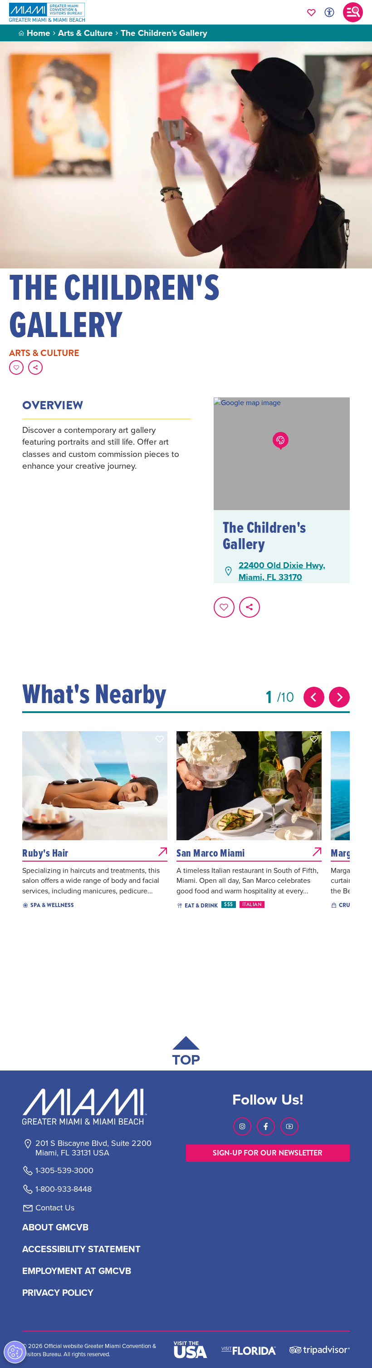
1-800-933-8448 (63, 1189)
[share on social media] (35, 367)
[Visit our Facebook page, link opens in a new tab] (266, 1126)
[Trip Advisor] (319, 1349)
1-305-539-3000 (64, 1170)
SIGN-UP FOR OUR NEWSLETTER (268, 1153)
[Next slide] (339, 697)
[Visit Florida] (248, 1350)
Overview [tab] (52, 405)
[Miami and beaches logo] (93, 1106)
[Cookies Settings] (15, 1352)
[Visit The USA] (190, 1350)
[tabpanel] (106, 448)
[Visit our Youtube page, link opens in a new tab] (289, 1126)
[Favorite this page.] (16, 367)
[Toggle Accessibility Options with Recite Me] (329, 12)
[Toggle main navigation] (353, 12)
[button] (159, 738)
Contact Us (54, 1208)
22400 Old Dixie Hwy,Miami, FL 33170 (282, 571)
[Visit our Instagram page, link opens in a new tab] (242, 1126)
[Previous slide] (313, 697)
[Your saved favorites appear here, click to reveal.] (311, 12)
